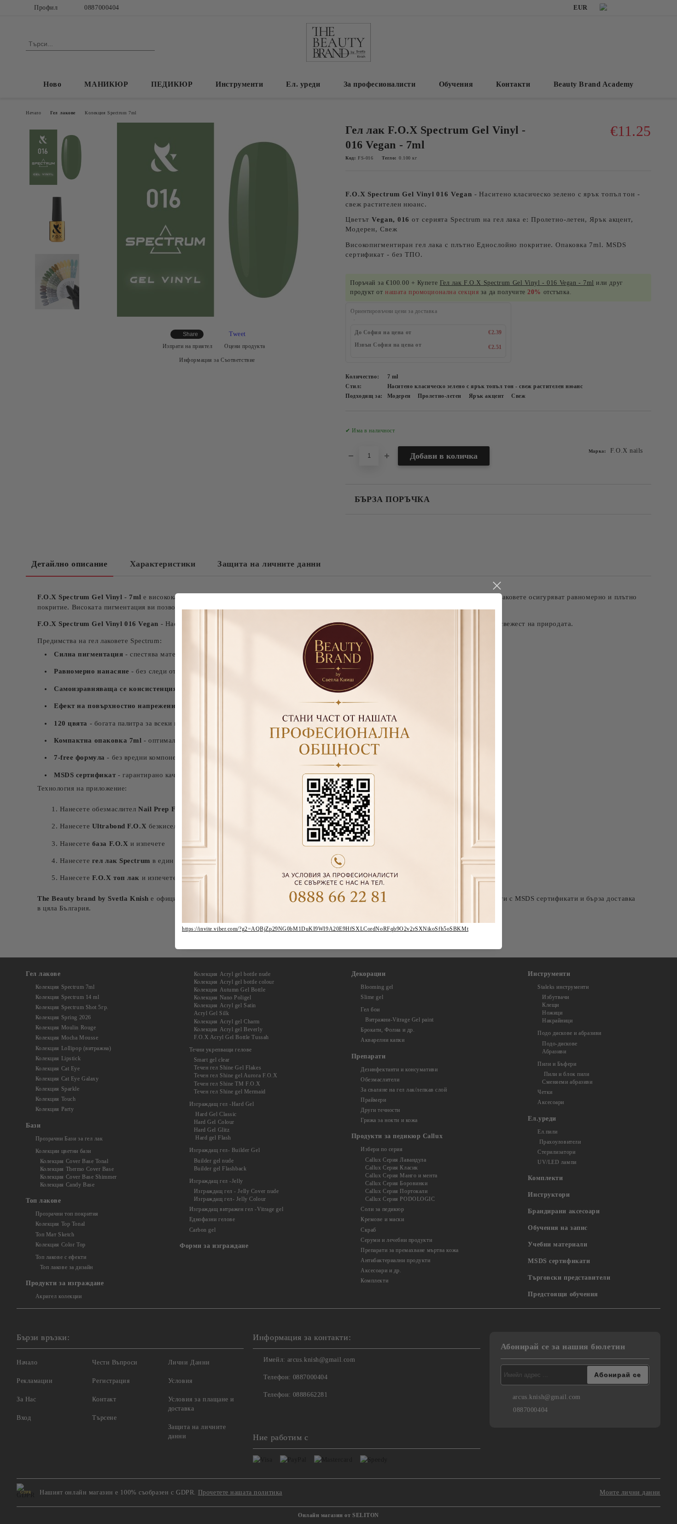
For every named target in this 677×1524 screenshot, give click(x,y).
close (496, 585)
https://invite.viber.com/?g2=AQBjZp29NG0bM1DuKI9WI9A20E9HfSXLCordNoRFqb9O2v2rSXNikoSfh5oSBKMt (325, 929)
